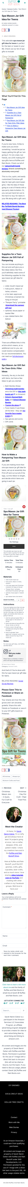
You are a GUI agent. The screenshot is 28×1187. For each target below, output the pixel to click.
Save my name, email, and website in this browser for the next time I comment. (15, 953)
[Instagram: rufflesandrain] (10, 651)
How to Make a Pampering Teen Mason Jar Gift (15, 128)
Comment (7, 907)
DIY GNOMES (14, 1085)
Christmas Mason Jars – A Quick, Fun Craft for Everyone (7, 795)
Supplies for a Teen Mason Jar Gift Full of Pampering (13, 115)
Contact (14, 1117)
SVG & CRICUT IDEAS (14, 1094)
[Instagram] (10, 1112)
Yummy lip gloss (12, 405)
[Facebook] (6, 1112)
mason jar (16, 776)
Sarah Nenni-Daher (10, 23)
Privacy (14, 1132)
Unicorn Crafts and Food (11, 780)
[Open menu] (24, 3)
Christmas (6, 776)
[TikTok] (22, 1112)
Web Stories (14, 1127)
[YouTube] (18, 1112)
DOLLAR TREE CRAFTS (14, 1102)
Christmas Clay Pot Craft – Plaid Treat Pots (21, 794)
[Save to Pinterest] (3, 30)
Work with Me (14, 1122)
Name (5, 936)
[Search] (23, 1010)
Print (14, 546)
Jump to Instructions (9, 36)
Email (5, 946)
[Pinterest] (14, 1112)
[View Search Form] (3, 2)
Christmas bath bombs (14, 389)
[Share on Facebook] (7, 30)
